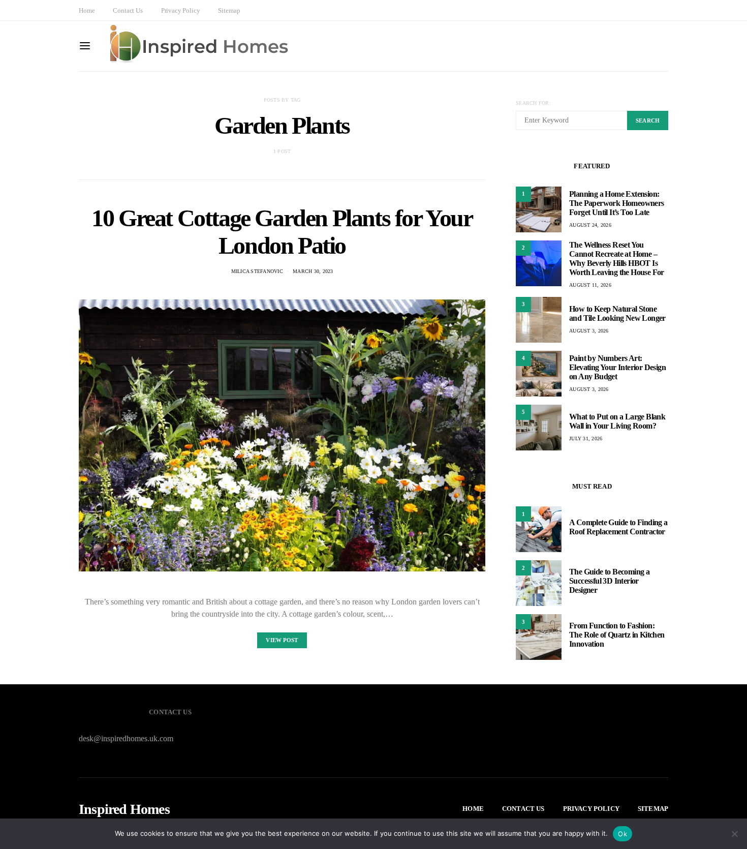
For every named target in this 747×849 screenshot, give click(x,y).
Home (87, 10)
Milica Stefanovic (257, 271)
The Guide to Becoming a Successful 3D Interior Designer (609, 580)
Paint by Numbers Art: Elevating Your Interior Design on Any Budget (617, 367)
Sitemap (229, 10)
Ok (622, 834)
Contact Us (127, 10)
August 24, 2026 (590, 225)
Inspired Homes (124, 809)
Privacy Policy (180, 10)
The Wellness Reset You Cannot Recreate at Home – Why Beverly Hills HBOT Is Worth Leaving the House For (616, 258)
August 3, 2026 (589, 330)
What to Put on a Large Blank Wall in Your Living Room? (617, 421)
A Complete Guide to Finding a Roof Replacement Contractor (618, 527)
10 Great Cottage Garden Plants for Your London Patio (281, 231)
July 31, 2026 (585, 438)
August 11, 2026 (590, 285)
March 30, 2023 (313, 271)
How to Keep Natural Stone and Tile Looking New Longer (617, 313)
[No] (734, 834)
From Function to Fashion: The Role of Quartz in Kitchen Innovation (617, 634)
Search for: (533, 103)
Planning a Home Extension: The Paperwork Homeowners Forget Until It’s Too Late (616, 203)
